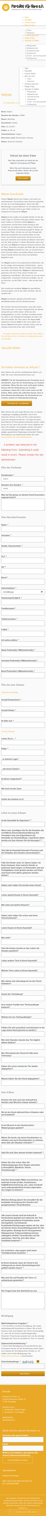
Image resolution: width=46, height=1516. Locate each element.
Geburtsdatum (8, 588)
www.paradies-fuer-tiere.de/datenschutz (16, 437)
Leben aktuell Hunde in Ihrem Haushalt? (20, 895)
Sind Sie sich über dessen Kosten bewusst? (22, 1153)
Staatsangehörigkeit (10, 598)
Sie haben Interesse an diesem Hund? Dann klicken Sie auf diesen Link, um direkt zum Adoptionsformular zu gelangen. (22, 336)
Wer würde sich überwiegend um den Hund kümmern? (21, 982)
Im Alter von (7, 721)
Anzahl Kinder (8, 710)
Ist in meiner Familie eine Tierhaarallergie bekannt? (20, 1006)
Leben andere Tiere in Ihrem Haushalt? (19, 961)
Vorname (5, 535)
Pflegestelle (31, 46)
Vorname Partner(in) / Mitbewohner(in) (19, 661)
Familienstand (8, 608)
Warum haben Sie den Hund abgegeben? (20, 1079)
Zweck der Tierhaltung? (12, 994)
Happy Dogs (30, 38)
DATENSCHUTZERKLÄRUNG (27, 1512)
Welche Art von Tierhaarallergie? (16, 1017)
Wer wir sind (29, 25)
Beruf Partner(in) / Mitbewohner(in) (17, 671)
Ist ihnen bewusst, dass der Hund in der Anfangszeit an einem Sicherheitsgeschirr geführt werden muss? (20, 1265)
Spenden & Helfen (32, 40)
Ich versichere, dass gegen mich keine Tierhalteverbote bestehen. (19, 1251)
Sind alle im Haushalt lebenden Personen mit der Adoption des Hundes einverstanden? (22, 851)
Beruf (4, 578)
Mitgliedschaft (32, 48)
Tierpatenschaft (33, 51)
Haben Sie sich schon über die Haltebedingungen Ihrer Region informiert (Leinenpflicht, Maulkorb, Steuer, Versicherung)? (20, 1166)
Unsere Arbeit (30, 22)
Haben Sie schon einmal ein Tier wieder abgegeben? (19, 1067)
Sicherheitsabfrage (10, 1362)
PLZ (3, 556)
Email (5, 1444)
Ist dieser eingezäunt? (11, 779)
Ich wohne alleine (9, 640)
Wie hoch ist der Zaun (11, 789)
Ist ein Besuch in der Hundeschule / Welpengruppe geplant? (17, 1126)
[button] (33, 63)
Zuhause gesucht (31, 35)
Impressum (7, 1417)
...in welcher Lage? (10, 759)
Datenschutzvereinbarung (13, 1343)
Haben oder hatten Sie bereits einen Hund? (21, 885)
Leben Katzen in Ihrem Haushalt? (16, 928)
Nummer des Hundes (11, 485)
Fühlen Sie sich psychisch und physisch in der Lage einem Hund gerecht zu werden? (23, 1029)
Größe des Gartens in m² (12, 799)
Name (4, 525)
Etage (4, 749)
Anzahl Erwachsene (10, 700)
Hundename (7, 475)
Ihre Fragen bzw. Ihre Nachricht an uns (19, 1291)
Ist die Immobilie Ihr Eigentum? (15, 820)
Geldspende (32, 58)
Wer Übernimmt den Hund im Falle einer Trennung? (19, 1054)
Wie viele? (6, 938)
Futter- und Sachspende (36, 56)
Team (29, 30)
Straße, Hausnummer (11, 546)
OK (10, 1512)
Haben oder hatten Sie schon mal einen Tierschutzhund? (19, 916)
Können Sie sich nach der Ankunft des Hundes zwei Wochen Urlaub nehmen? (19, 1101)
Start (26, 17)
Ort (3, 567)
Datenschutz (8, 1420)
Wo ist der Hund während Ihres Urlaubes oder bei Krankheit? (22, 1113)
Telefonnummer (8, 619)
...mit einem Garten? (10, 769)
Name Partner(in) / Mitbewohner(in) (17, 650)
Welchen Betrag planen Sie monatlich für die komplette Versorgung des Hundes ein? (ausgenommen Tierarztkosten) (21, 1202)
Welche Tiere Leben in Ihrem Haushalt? (19, 971)
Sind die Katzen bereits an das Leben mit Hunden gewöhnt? (20, 949)
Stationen (30, 33)
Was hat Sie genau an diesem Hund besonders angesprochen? (23, 496)
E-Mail (4, 630)
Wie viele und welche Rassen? (15, 905)
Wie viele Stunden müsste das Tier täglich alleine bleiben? (20, 1041)
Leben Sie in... (8, 739)
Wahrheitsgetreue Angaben (14, 1323)
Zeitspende (31, 53)
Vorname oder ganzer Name (15, 1435)
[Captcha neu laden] (38, 1361)
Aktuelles (28, 20)
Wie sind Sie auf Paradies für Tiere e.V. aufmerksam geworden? (19, 1279)
